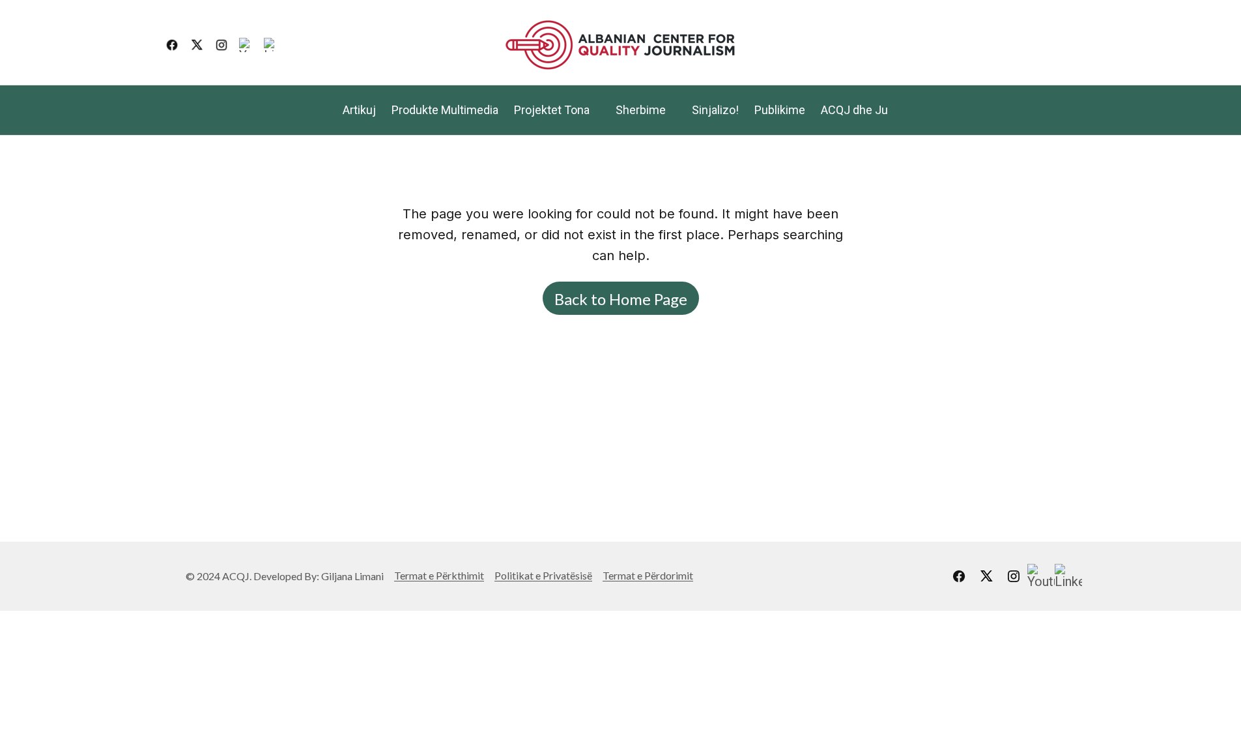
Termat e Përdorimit (648, 575)
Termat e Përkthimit (439, 575)
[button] (1066, 45)
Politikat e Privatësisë (543, 575)
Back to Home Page (620, 298)
